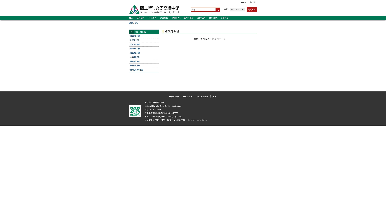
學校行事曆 (188, 18)
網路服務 (201, 18)
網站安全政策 (202, 96)
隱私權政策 (187, 96)
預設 (237, 9)
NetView (203, 120)
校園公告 (176, 18)
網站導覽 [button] (252, 9)
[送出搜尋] (218, 9)
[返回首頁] (154, 9)
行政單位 (152, 18)
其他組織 (213, 18)
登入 (214, 96)
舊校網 (252, 2)
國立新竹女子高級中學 (175, 120)
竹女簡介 (141, 18)
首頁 (131, 18)
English (243, 2)
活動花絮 (224, 18)
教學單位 (164, 18)
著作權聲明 (174, 96)
